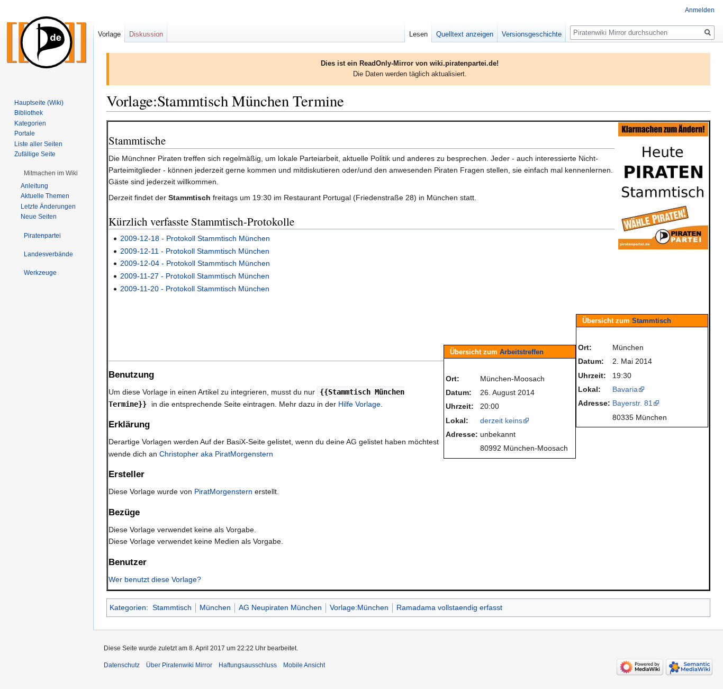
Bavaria (625, 389)
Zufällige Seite (35, 154)
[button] (51, 173)
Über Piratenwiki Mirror (179, 665)
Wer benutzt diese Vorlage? (155, 579)
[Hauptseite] (46, 42)
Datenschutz (122, 665)
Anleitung (34, 186)
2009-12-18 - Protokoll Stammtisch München (195, 238)
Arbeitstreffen (522, 352)
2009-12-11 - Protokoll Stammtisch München (194, 251)
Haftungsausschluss (248, 665)
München (215, 607)
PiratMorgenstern (223, 491)
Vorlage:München (359, 607)
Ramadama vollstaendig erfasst (449, 607)
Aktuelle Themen (45, 196)
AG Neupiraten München (280, 607)
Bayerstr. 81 (632, 403)
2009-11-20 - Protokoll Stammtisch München (194, 288)
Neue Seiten (39, 216)
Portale (24, 133)
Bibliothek (28, 113)
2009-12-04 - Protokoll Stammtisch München (195, 263)
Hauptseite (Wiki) (39, 102)
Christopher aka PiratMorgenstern (216, 454)
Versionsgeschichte (532, 34)
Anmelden (700, 10)
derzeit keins (501, 420)
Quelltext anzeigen (464, 34)
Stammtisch (651, 321)
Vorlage (109, 34)
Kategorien (128, 607)
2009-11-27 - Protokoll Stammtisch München (194, 276)
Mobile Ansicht (304, 665)
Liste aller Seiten (38, 144)
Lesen (418, 34)
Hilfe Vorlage (359, 404)
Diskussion (146, 34)
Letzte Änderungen (48, 206)
